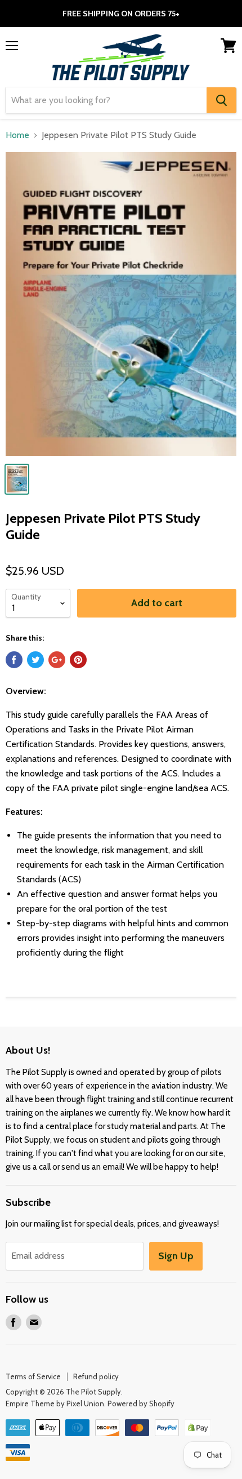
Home (17, 135)
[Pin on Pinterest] (78, 659)
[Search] (221, 100)
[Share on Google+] (56, 659)
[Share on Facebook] (14, 659)
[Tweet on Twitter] (35, 659)
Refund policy (96, 1376)
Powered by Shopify (140, 1403)
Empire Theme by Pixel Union (55, 1403)
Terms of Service (33, 1376)
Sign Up (176, 1256)
